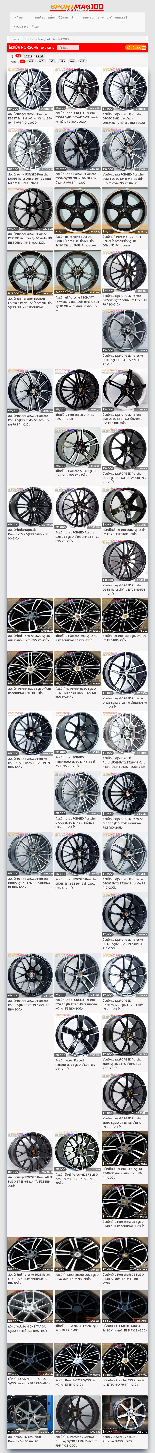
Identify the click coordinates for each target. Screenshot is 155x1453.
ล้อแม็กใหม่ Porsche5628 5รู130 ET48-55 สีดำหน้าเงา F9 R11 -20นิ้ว (123, 1278)
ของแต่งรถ (21, 27)
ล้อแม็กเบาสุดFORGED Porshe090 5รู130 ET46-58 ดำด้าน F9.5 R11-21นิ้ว (75, 761)
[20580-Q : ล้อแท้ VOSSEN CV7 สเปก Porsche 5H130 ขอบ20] (30, 1414)
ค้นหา (36, 27)
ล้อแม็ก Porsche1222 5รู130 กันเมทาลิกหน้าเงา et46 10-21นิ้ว (29, 690)
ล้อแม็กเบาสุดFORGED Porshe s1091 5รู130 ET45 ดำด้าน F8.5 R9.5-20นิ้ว (122, 1063)
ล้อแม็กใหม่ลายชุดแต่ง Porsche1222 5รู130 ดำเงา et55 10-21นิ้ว (28, 534)
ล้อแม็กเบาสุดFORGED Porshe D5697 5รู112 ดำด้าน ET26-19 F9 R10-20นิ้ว (29, 763)
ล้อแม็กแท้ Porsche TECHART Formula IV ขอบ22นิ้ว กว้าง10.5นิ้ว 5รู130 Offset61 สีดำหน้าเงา (30, 302)
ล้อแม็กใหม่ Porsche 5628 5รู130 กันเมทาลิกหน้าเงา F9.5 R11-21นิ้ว (29, 637)
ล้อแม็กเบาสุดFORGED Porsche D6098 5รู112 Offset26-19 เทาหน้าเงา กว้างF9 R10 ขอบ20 (30, 178)
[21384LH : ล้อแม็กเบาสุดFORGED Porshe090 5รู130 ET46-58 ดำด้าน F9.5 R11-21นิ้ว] (77, 732)
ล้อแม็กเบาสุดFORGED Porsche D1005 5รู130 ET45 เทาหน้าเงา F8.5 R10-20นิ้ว (75, 822)
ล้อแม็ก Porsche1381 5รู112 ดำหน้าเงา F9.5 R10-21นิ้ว (124, 637)
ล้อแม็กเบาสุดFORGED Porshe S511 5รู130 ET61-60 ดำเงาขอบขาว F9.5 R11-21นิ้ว (122, 419)
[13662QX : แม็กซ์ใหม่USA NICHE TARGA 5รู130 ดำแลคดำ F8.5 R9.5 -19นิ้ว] (30, 1359)
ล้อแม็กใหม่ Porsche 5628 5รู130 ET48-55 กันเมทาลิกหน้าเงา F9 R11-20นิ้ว (29, 1278)
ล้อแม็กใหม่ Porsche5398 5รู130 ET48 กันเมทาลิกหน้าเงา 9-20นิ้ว (123, 1223)
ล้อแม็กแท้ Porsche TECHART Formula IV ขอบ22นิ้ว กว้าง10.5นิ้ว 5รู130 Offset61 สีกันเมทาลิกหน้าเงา (77, 304)
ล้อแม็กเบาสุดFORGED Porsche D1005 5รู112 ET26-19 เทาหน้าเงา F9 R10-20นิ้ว (29, 883)
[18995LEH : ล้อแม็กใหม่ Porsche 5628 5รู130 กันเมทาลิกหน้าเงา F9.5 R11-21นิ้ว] (30, 615)
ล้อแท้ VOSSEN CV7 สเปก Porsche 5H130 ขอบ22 (119, 1439)
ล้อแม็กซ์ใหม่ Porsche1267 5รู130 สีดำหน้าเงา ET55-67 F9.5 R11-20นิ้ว (76, 1178)
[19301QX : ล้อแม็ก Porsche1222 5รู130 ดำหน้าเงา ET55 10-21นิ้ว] (77, 1359)
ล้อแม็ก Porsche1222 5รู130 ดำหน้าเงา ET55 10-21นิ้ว (75, 1382)
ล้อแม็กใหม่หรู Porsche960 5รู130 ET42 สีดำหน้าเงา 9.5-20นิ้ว (77, 1276)
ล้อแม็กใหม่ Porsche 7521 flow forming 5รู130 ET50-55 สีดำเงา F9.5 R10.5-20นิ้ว (76, 1441)
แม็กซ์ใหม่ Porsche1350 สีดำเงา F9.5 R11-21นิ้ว (75, 416)
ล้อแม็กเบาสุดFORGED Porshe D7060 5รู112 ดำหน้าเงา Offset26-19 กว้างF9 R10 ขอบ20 (124, 118)
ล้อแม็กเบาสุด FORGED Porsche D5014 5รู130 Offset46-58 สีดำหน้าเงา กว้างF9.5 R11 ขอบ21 (123, 178)
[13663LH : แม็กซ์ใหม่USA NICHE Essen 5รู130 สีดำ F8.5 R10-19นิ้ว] (77, 1306)
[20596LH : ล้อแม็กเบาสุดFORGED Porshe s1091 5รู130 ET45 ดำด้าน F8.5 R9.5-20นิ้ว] (125, 1034)
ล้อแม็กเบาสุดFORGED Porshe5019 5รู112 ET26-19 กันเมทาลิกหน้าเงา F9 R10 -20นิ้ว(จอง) (124, 762)
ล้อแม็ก (29, 39)
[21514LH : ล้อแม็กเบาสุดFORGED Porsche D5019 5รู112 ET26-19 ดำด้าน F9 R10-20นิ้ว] (30, 975)
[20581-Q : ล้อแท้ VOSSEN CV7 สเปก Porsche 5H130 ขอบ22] (125, 1414)
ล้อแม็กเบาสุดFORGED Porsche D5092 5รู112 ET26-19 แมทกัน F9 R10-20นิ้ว (124, 883)
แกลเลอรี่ (121, 17)
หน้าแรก (20, 17)
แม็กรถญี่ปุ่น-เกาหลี (61, 17)
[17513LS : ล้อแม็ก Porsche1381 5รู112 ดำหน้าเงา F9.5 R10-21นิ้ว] (125, 615)
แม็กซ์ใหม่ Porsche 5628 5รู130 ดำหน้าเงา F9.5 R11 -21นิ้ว (75, 473)
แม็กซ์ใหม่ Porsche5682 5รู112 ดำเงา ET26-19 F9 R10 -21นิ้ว (124, 531)
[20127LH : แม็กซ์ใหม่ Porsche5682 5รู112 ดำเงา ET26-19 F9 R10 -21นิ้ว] (125, 506)
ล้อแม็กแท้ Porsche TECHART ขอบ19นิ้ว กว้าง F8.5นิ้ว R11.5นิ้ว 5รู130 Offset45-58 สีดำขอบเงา (75, 241)
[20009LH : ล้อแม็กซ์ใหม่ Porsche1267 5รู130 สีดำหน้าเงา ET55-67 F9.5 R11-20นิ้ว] (77, 1151)
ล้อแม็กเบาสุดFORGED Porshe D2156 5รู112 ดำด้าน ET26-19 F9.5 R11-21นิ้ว (124, 589)
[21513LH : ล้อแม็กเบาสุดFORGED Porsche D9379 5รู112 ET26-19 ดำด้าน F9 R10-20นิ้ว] (125, 914)
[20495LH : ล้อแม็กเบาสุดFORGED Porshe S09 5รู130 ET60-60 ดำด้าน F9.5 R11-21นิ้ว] (125, 448)
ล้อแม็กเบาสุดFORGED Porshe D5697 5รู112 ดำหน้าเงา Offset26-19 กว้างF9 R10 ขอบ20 (30, 118)
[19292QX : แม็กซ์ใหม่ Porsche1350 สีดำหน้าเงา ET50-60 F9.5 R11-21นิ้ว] (125, 1359)
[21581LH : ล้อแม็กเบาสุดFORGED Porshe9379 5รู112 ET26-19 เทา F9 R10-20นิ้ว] (125, 974)
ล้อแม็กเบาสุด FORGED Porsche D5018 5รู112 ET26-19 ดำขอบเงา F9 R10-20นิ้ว (76, 883)
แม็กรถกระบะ (86, 17)
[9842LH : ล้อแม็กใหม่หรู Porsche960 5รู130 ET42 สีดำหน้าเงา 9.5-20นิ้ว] (77, 1254)
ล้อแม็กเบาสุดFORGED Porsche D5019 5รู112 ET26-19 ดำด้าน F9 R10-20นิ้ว (28, 1005)
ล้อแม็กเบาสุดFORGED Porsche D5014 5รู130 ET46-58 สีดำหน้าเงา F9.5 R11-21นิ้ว (28, 420)
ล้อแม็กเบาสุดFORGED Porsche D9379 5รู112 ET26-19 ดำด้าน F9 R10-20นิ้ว (123, 943)
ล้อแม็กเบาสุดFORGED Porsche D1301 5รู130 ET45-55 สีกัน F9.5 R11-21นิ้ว (123, 359)
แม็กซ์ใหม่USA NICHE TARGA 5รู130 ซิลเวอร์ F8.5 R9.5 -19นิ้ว (27, 1328)
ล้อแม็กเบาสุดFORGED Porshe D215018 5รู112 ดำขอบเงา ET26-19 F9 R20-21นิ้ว (124, 300)
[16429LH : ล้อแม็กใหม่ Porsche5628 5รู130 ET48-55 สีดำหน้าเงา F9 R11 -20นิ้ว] (125, 1254)
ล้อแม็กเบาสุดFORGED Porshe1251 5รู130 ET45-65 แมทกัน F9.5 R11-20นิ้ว (30, 1181)
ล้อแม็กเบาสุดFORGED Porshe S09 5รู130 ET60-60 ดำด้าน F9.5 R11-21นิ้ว (124, 477)
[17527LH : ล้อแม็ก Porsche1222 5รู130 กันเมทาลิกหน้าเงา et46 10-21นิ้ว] (30, 668)
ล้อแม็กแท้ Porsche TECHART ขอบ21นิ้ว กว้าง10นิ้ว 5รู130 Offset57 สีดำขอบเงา (122, 241)
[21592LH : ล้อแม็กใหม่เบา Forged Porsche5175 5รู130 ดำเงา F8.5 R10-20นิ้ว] (77, 1035)
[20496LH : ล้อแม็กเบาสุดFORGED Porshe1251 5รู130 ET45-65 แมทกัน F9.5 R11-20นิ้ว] (30, 1152)
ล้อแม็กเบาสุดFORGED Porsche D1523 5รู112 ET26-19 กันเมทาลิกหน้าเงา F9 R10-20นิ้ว (76, 1004)
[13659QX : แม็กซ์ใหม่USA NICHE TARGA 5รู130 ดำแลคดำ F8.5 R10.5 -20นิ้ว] (125, 1306)
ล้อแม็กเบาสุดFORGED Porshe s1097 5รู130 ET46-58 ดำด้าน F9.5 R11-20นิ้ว (122, 1122)
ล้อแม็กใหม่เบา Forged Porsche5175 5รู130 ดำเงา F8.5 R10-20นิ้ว (75, 1064)
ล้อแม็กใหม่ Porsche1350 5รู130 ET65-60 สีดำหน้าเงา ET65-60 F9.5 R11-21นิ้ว (75, 693)
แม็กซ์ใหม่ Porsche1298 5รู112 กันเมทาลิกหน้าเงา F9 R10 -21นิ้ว (76, 637)
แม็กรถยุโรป (37, 17)
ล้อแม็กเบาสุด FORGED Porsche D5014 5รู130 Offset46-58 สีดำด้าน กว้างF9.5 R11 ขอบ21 (75, 178)
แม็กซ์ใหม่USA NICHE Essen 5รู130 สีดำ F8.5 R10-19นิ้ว (77, 1328)
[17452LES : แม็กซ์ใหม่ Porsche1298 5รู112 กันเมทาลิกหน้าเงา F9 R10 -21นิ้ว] (77, 615)
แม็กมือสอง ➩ (135, 47)
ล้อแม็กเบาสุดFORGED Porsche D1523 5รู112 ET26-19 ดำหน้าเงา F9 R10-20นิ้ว (125, 702)
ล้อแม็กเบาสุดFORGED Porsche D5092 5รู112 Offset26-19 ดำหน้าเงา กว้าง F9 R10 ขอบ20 (76, 117)
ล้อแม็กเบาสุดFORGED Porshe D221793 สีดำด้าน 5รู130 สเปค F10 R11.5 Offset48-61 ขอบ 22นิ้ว (30, 238)
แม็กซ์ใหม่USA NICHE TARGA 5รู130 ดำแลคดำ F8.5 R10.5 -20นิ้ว (125, 1328)
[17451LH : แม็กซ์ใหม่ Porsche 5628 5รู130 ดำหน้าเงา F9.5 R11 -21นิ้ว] (77, 447)
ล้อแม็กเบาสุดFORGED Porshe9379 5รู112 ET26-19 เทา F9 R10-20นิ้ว (123, 1004)
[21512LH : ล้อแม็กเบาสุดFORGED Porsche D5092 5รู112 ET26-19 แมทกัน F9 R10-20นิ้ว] (125, 853)
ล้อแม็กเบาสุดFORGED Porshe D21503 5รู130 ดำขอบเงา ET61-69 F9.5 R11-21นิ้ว (77, 536)
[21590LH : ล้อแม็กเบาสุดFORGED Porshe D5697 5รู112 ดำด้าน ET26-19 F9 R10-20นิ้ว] (30, 733)
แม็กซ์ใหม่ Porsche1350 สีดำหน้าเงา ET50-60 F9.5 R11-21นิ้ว (123, 1382)
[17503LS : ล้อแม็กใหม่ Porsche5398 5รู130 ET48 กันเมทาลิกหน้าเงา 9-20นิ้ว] (125, 1201)
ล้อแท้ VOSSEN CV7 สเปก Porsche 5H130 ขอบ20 (24, 1439)
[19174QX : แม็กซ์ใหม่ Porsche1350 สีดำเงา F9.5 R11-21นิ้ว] (77, 389)
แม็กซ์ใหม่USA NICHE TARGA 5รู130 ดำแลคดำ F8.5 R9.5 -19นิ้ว (29, 1381)
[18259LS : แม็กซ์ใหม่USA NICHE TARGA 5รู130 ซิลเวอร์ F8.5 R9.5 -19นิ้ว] (30, 1306)
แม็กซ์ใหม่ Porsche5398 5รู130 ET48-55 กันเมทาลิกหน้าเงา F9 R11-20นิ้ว (122, 1173)
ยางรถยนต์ (105, 17)
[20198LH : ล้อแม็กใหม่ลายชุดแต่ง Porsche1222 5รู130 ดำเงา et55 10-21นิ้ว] (30, 506)
